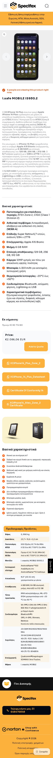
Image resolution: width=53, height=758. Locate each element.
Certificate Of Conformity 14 (26, 390)
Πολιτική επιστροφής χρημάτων (28, 743)
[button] (5, 6)
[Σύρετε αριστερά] (6, 57)
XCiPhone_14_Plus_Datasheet (27, 376)
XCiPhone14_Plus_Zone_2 (25, 363)
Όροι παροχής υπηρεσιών (28, 753)
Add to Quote (36, 346)
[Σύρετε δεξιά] (47, 57)
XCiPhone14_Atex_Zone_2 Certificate (25, 404)
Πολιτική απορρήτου (28, 748)
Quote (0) (50, 566)
